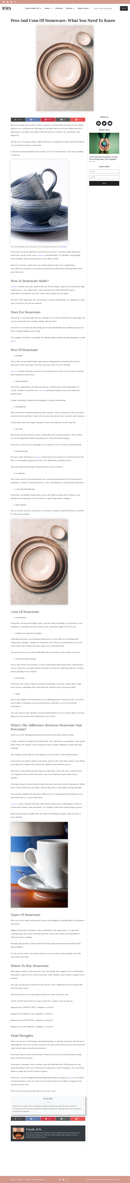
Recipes (69, 8)
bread (80, 338)
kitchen (71, 1078)
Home (47, 8)
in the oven (41, 391)
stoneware (38, 457)
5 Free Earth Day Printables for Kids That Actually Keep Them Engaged (103, 158)
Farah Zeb (48, 1098)
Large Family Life (32, 8)
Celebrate (59, 8)
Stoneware (14, 287)
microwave (40, 255)
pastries (13, 341)
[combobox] (105, 8)
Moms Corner (83, 8)
